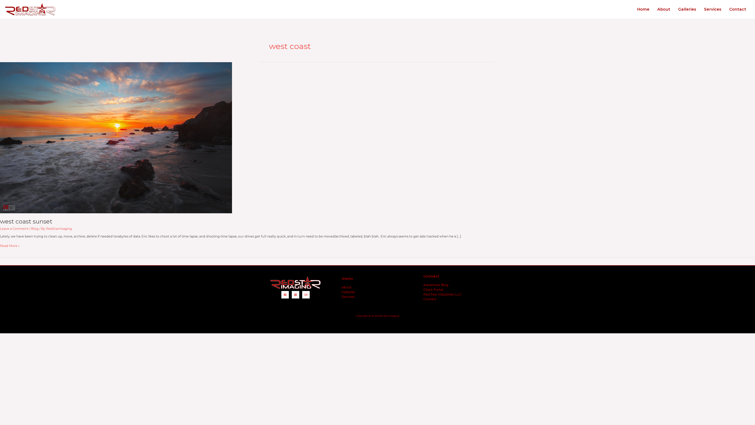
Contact (429, 299)
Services (348, 297)
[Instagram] (295, 294)
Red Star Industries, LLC (442, 294)
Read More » (10, 246)
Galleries (348, 292)
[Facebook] (285, 294)
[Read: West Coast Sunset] (116, 137)
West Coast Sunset (26, 221)
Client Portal (433, 290)
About (347, 287)
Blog (35, 229)
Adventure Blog (435, 285)
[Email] (306, 294)
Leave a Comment (14, 229)
